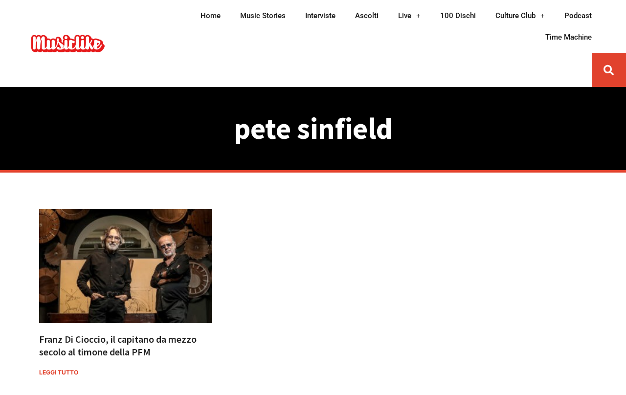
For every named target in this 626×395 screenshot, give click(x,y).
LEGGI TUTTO (58, 372)
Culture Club (515, 15)
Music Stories (263, 15)
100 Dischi (458, 15)
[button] (609, 70)
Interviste (320, 15)
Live (404, 15)
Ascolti (367, 15)
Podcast (578, 15)
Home (211, 15)
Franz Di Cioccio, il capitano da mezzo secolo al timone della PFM (118, 345)
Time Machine (568, 37)
